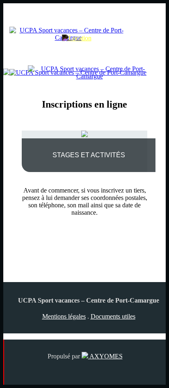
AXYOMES (105, 356)
